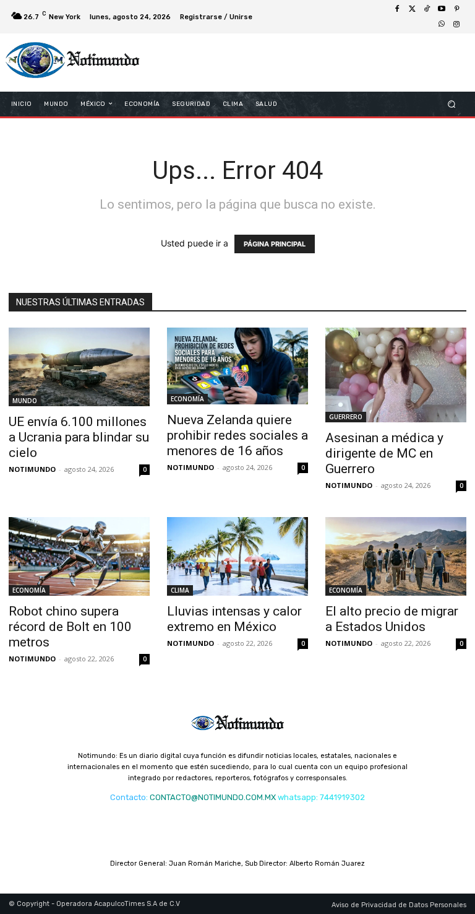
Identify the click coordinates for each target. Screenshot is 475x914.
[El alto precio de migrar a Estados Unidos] (395, 556)
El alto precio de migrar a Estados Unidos (391, 619)
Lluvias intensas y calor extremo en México (234, 619)
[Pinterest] (456, 9)
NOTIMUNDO (32, 469)
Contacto (128, 797)
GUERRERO (345, 416)
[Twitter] (411, 9)
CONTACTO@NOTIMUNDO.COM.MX (213, 797)
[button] (452, 104)
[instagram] (456, 24)
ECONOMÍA (187, 398)
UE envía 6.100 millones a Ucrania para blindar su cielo (79, 437)
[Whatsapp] (441, 24)
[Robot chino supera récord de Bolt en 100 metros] (79, 556)
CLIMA (180, 590)
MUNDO (24, 400)
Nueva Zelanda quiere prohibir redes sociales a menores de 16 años (237, 435)
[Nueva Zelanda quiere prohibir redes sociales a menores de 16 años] (237, 366)
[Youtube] (441, 9)
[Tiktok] (426, 9)
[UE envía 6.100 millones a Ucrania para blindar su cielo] (79, 367)
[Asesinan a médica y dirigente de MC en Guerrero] (395, 375)
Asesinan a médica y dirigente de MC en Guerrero (384, 453)
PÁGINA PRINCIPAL (275, 244)
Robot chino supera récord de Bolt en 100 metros (70, 627)
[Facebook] (397, 9)
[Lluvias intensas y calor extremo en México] (237, 556)
